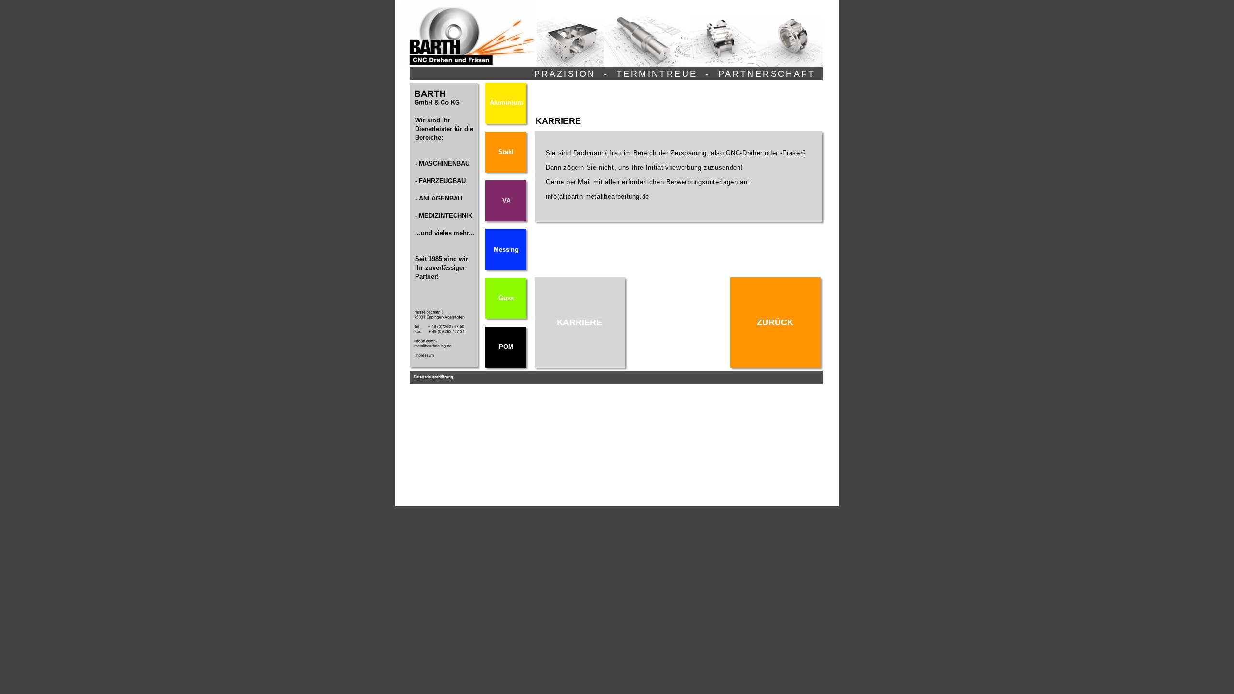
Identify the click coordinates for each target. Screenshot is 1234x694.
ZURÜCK (775, 322)
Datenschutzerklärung (433, 377)
